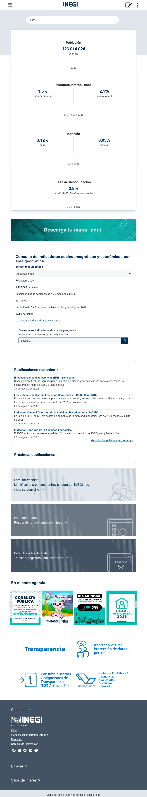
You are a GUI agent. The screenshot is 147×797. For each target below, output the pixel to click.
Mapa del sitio (54, 794)
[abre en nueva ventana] (73, 230)
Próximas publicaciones (34, 454)
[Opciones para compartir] (137, 5)
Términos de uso (74, 794)
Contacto (18, 709)
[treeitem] (124, 340)
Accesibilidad (93, 794)
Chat (14, 730)
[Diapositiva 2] (77, 620)
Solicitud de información (24, 744)
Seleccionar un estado (29, 266)
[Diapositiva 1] (70, 620)
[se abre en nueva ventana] (128, 5)
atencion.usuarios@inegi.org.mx (29, 735)
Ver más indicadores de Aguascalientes (38, 320)
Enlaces (17, 766)
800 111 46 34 (19, 725)
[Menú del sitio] (10, 4)
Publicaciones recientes (34, 369)
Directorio (16, 739)
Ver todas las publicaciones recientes (112, 440)
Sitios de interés (24, 780)
